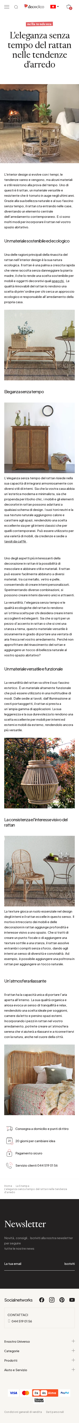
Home (8, 1185)
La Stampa (22, 1185)
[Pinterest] (62, 1301)
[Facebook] (42, 1301)
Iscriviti (69, 1263)
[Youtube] (72, 1301)
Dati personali (55, 1412)
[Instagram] (52, 1301)
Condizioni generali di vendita (23, 1412)
